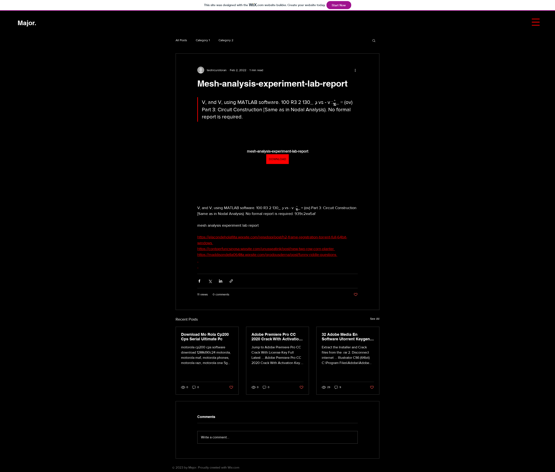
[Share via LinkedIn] (221, 281)
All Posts (181, 40)
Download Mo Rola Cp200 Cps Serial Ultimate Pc (205, 336)
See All (374, 318)
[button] (536, 22)
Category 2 (226, 40)
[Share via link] (231, 281)
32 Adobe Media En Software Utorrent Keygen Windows (346, 336)
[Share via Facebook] (199, 281)
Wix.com (233, 467)
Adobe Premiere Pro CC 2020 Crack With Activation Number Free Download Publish (276, 336)
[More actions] (355, 70)
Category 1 (203, 40)
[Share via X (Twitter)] (210, 281)
